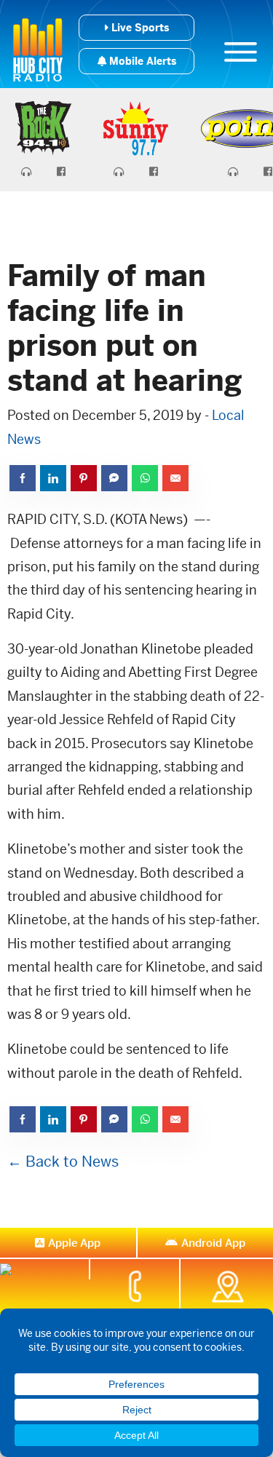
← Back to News (63, 1162)
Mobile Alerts (141, 61)
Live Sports (138, 27)
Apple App (74, 1243)
